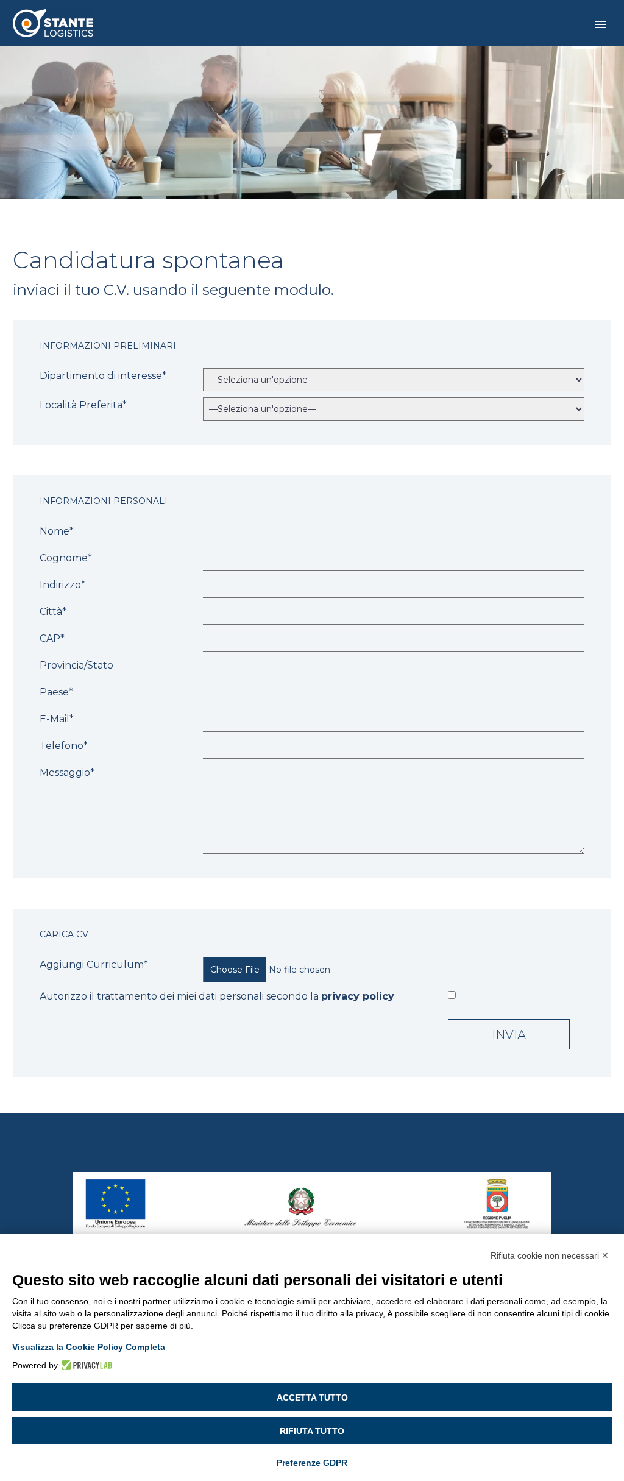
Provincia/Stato (76, 665)
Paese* (56, 692)
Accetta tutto (312, 1397)
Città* (53, 611)
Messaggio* (67, 772)
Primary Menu (600, 24)
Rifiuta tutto (312, 1431)
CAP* (52, 638)
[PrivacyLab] (85, 1365)
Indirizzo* (62, 585)
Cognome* (66, 558)
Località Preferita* (83, 405)
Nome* (57, 531)
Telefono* (64, 745)
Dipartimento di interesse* (103, 376)
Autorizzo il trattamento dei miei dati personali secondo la (217, 996)
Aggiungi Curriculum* (94, 964)
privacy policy (357, 996)
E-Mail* (57, 719)
